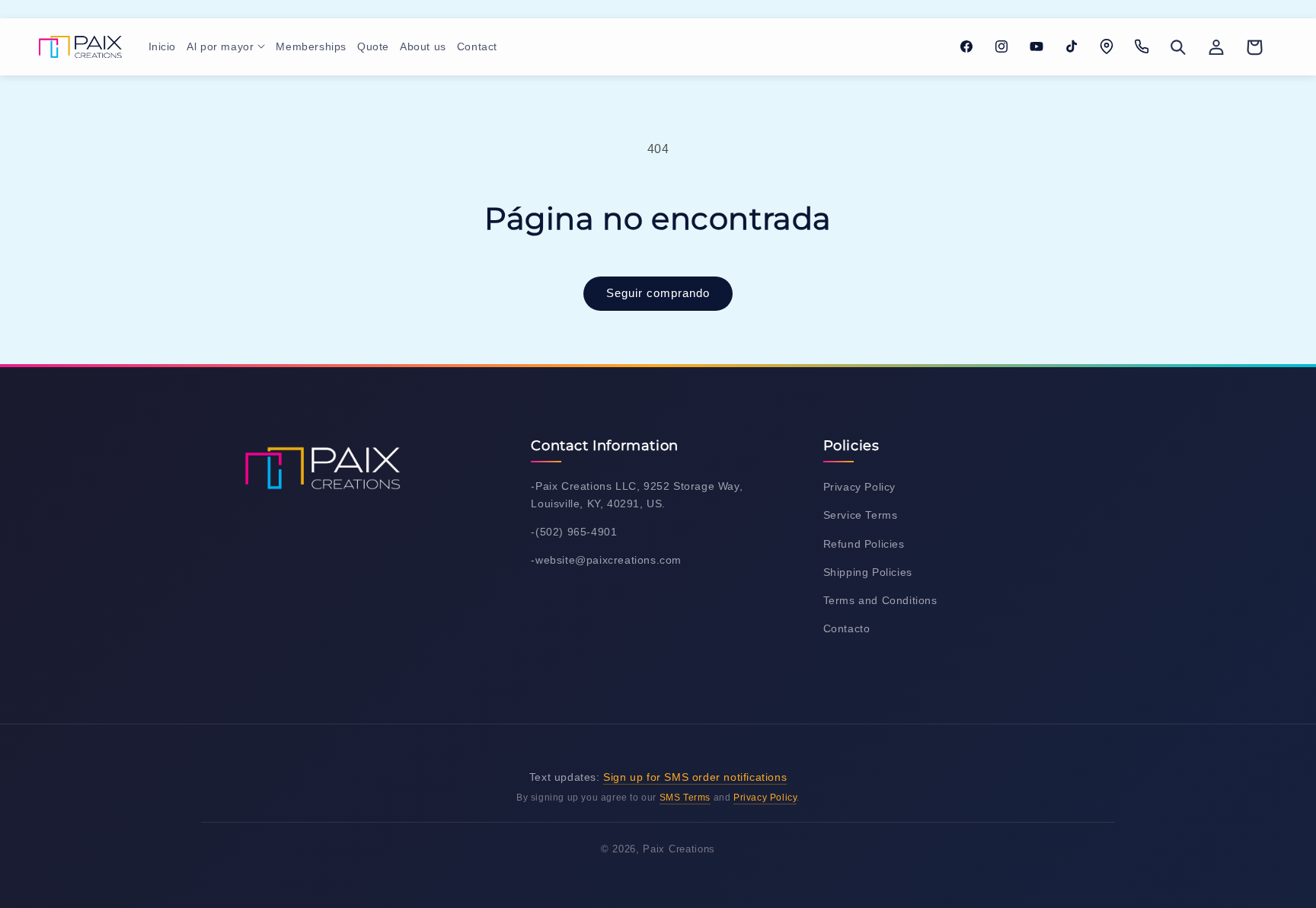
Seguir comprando (658, 292)
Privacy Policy (859, 487)
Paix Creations (679, 849)
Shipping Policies (867, 572)
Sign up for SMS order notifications (695, 777)
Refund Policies (864, 544)
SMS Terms (685, 797)
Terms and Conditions (880, 600)
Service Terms (860, 515)
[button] (225, 46)
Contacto (846, 628)
